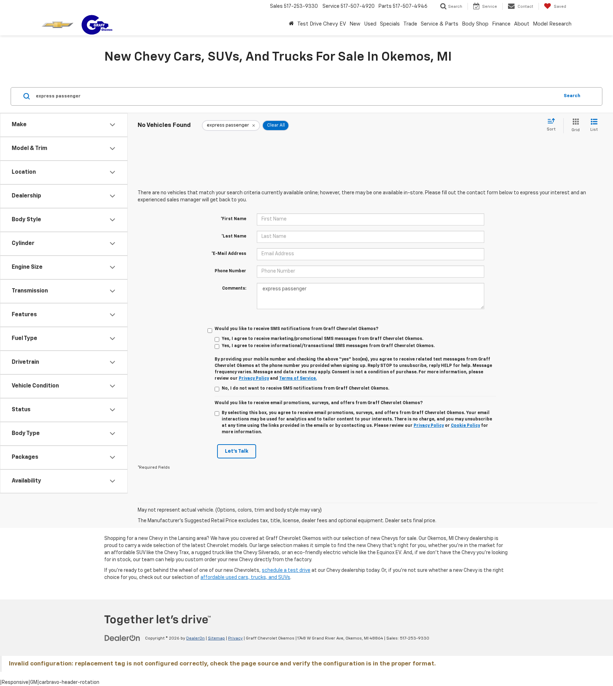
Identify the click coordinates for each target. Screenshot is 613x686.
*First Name (233, 219)
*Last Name (233, 236)
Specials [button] (390, 24)
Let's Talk (236, 451)
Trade (410, 24)
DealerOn (195, 638)
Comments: (234, 288)
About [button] (521, 24)
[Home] (291, 24)
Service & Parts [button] (439, 24)
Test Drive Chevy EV (321, 24)
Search (572, 96)
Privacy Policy (254, 379)
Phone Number (230, 271)
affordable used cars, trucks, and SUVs (245, 577)
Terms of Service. (298, 379)
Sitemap (216, 638)
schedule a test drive (286, 570)
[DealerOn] (122, 638)
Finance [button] (501, 24)
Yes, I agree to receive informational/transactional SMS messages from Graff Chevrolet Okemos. (328, 346)
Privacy (235, 638)
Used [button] (370, 24)
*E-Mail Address (228, 254)
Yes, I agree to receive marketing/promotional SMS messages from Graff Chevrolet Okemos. (322, 339)
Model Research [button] (552, 24)
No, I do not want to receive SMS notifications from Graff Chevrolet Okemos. (305, 388)
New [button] (354, 24)
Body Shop (475, 24)
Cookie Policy (465, 426)
